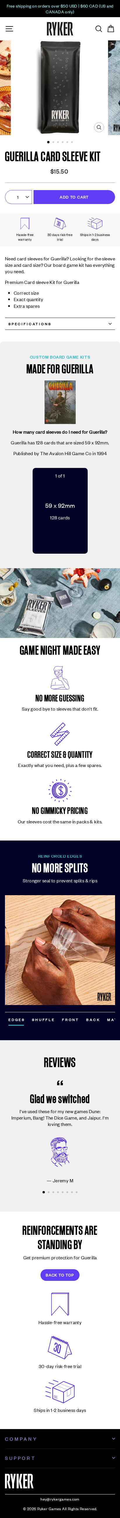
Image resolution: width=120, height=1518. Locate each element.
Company (21, 1438)
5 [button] (67, 142)
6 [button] (72, 142)
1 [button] (48, 142)
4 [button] (63, 142)
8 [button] (77, 1192)
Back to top (60, 1275)
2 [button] (53, 142)
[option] (60, 8)
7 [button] (72, 1192)
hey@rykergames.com (60, 1499)
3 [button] (58, 142)
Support (20, 1458)
